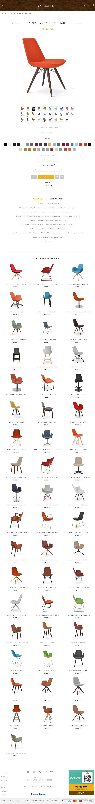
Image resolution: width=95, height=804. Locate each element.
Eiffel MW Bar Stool (16, 422)
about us (4, 795)
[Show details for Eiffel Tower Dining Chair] (16, 438)
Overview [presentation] (38, 199)
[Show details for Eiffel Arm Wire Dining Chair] (47, 272)
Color (47, 139)
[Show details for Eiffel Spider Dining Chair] (16, 603)
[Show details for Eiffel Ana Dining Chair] (16, 686)
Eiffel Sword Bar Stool (78, 449)
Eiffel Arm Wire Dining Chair (47, 284)
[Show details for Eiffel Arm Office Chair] (16, 300)
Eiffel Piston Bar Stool (78, 394)
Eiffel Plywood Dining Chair (16, 477)
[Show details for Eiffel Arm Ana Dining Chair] (78, 658)
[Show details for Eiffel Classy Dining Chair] (78, 520)
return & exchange (52, 800)
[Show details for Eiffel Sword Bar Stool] (78, 438)
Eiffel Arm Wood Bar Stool (47, 312)
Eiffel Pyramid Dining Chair (78, 698)
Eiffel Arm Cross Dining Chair (78, 587)
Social (47, 183)
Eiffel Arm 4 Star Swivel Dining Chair (47, 449)
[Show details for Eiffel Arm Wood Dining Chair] (16, 548)
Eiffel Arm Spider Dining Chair (78, 560)
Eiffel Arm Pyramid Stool (47, 725)
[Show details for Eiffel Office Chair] (78, 355)
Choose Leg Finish (47, 155)
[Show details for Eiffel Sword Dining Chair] (16, 272)
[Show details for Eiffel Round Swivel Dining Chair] (78, 300)
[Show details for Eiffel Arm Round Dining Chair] (16, 382)
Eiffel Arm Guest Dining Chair (16, 532)
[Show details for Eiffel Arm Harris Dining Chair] (16, 741)
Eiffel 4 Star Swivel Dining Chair (78, 477)
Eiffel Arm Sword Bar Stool (47, 367)
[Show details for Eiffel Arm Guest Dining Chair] (16, 520)
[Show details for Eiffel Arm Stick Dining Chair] (47, 548)
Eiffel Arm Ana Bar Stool (78, 643)
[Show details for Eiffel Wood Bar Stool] (16, 355)
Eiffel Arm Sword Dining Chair (79, 284)
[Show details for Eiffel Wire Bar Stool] (16, 658)
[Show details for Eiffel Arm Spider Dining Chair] (78, 548)
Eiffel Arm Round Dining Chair (16, 394)
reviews (4, 787)
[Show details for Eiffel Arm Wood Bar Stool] (47, 300)
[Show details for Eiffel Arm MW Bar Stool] (78, 410)
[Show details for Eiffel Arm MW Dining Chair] (16, 327)
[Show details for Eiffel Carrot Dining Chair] (78, 713)
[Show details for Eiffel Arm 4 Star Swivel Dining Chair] (47, 438)
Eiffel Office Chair (78, 367)
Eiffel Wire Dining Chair (47, 339)
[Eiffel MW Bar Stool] (16, 23)
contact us (4, 791)
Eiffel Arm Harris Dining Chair (16, 753)
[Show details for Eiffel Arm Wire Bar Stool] (47, 658)
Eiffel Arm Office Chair (16, 312)
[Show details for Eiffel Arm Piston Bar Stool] (16, 493)
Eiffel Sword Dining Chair (16, 284)
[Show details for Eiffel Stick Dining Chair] (16, 576)
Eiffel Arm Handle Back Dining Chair (78, 615)
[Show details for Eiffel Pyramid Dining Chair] (78, 686)
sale (2, 784)
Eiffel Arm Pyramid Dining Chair (47, 698)
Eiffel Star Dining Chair (78, 339)
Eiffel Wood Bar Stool (16, 367)
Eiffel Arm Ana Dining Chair (78, 670)
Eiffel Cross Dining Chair (47, 587)
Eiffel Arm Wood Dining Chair (16, 560)
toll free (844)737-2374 (38, 786)
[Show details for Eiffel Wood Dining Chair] (47, 410)
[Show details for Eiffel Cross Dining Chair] (47, 576)
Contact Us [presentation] (56, 199)
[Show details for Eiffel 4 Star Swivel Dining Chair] (78, 465)
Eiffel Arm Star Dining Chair (78, 505)
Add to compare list (57, 177)
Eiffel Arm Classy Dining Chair (47, 532)
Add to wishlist (62, 177)
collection (4, 773)
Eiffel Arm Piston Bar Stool (16, 505)
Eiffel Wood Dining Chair (47, 422)
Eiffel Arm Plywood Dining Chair (16, 643)
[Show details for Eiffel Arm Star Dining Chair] (78, 493)
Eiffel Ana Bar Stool (47, 643)
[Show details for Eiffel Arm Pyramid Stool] (47, 713)
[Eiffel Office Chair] (79, 23)
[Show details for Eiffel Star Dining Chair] (78, 327)
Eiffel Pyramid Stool (16, 725)
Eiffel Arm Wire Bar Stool (47, 670)
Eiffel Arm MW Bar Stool (78, 422)
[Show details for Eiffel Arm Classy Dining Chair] (47, 520)
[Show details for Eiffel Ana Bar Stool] (47, 631)
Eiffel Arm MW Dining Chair (16, 339)
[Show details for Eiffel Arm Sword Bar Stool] (47, 355)
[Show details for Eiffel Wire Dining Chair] (47, 327)
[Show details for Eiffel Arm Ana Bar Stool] (78, 631)
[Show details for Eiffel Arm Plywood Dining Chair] (16, 631)
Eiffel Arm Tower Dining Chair (47, 505)
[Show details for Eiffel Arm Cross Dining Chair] (78, 576)
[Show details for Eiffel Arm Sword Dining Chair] (78, 272)
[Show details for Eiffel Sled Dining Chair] (47, 382)
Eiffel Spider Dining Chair (16, 615)
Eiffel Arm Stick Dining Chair (47, 560)
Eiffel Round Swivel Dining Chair (78, 312)
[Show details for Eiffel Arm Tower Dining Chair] (47, 493)
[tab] (38, 199)
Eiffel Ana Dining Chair (16, 698)
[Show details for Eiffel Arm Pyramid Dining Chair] (47, 686)
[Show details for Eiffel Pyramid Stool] (16, 713)
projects (4, 780)
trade (3, 777)
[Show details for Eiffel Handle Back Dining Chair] (47, 603)
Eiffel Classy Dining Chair (78, 532)
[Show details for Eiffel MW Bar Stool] (16, 410)
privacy (35, 800)
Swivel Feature (47, 165)
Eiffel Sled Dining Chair (47, 394)
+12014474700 (38, 782)
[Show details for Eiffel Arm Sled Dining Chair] (47, 465)
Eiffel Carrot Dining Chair (78, 725)
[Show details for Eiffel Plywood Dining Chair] (16, 465)
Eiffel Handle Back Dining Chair (47, 615)
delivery (42, 800)
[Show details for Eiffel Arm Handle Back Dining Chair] (78, 603)
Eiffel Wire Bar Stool (16, 670)
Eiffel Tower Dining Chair (16, 449)
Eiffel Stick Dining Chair (16, 587)
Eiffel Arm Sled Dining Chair (47, 477)
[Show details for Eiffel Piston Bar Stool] (78, 382)
